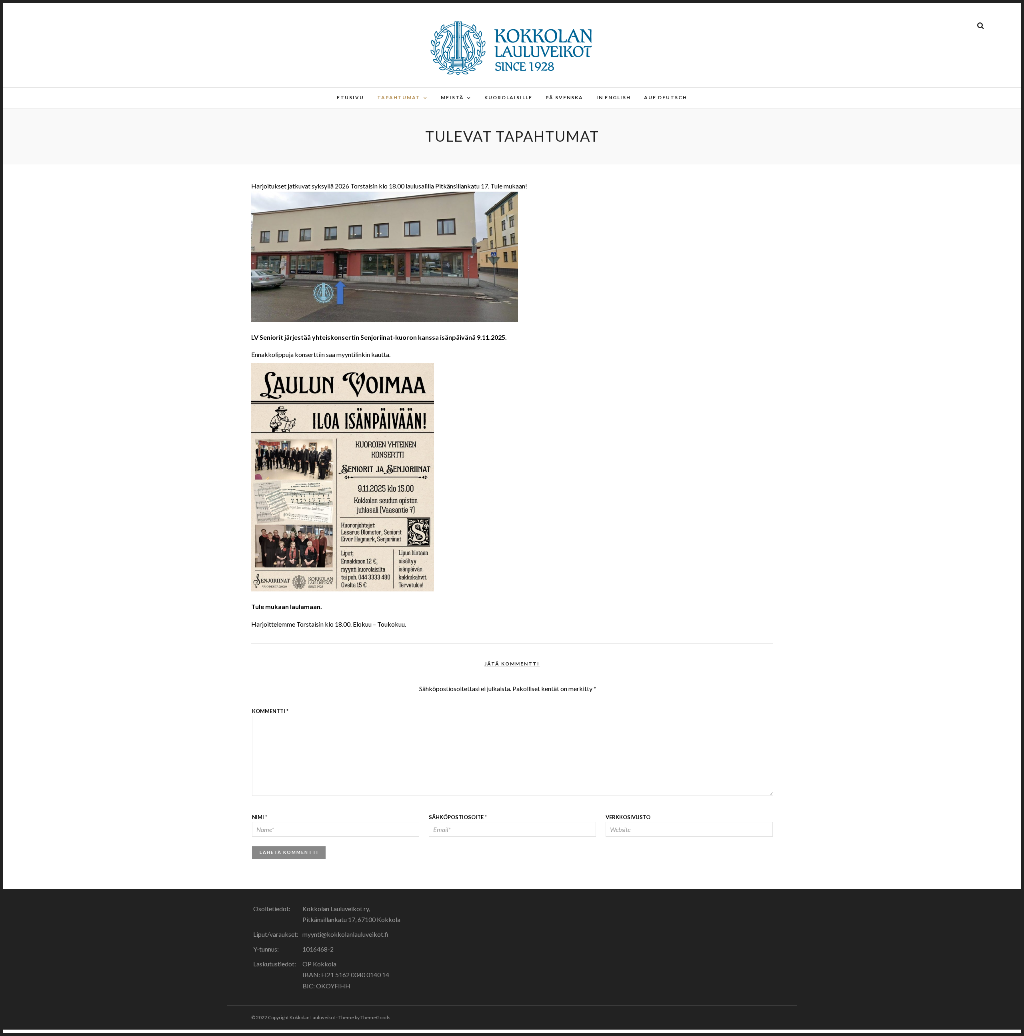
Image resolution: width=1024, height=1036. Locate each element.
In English (613, 97)
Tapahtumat (398, 97)
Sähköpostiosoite (458, 817)
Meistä (452, 97)
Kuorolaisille (508, 97)
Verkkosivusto (628, 817)
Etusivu (350, 97)
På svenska (564, 97)
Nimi (259, 817)
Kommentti (270, 711)
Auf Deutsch (665, 97)
